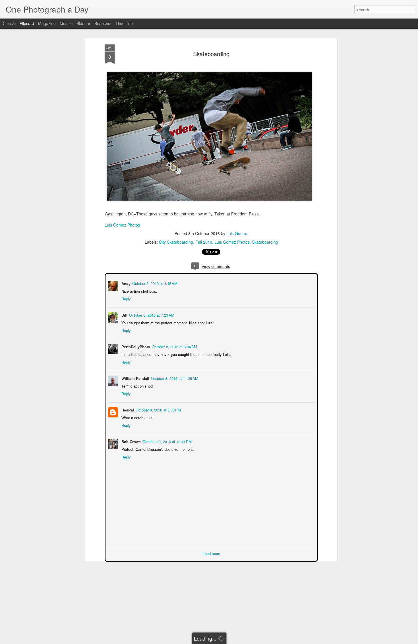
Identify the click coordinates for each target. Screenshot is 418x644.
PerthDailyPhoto (135, 346)
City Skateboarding (176, 242)
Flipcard (27, 23)
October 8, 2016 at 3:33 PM (157, 409)
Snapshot (102, 23)
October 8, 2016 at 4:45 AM (154, 283)
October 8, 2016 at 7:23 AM (151, 314)
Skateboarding (211, 54)
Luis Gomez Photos (122, 225)
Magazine (47, 23)
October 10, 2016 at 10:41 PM (166, 441)
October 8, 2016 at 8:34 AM (173, 346)
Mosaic (66, 23)
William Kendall (135, 377)
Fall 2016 (203, 242)
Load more (211, 553)
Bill (124, 314)
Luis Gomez (237, 233)
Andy (125, 283)
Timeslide (124, 23)
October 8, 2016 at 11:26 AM (174, 377)
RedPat (127, 409)
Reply (125, 298)
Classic (9, 23)
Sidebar (83, 23)
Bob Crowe (130, 441)
